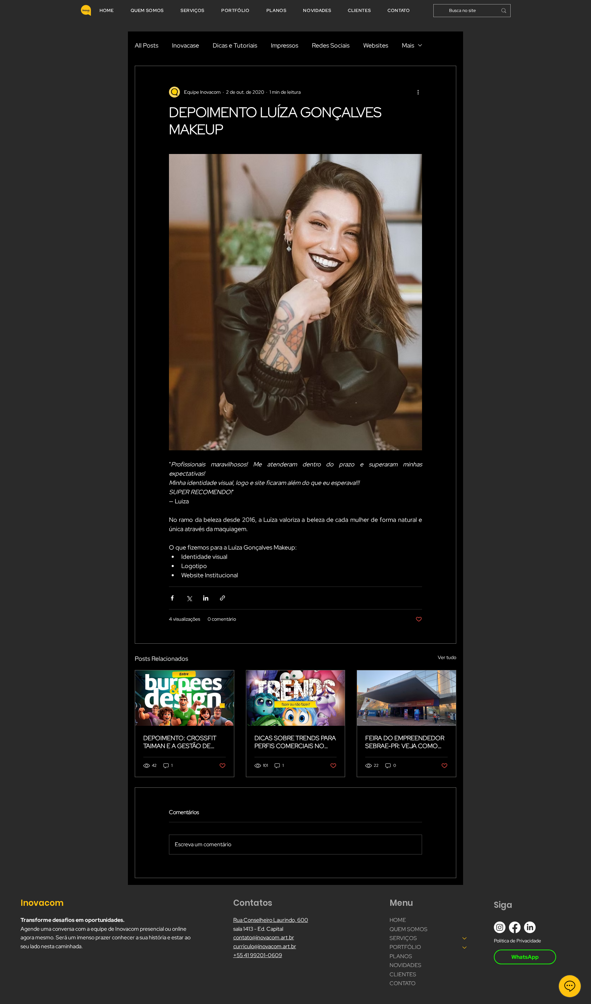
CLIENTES (403, 974)
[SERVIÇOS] (464, 938)
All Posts (146, 45)
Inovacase (185, 45)
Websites (375, 45)
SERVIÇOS (403, 938)
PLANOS (401, 956)
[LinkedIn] (530, 927)
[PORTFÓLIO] (464, 947)
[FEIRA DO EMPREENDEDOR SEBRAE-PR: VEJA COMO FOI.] (406, 698)
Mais (408, 45)
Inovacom (43, 903)
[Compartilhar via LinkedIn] (205, 598)
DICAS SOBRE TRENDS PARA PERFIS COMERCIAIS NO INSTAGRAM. (295, 742)
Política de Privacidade (517, 941)
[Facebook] (515, 927)
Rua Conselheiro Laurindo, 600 (270, 920)
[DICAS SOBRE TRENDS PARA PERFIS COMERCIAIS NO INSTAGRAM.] (295, 698)
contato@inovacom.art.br (263, 937)
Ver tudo (447, 657)
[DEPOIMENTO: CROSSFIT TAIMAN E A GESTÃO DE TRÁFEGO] (184, 698)
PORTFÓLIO (405, 947)
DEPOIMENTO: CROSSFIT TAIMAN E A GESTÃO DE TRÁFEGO (179, 742)
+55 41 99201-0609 (257, 955)
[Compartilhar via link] (222, 598)
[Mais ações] (418, 92)
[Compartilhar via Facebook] (172, 598)
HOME (398, 920)
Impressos (284, 45)
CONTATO (403, 983)
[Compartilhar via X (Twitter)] (189, 598)
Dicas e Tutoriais (235, 45)
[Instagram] (499, 927)
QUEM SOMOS (409, 929)
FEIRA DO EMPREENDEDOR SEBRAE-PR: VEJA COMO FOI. (404, 742)
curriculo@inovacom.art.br (264, 946)
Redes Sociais (331, 45)
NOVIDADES (405, 965)
